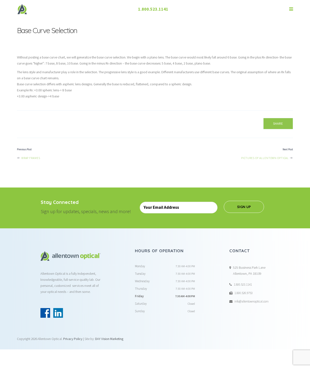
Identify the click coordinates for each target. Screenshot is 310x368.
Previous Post (24, 149)
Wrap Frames (30, 158)
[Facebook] (45, 313)
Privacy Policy (72, 339)
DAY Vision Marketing (109, 339)
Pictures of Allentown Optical (265, 158)
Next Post (288, 149)
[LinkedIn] (58, 313)
